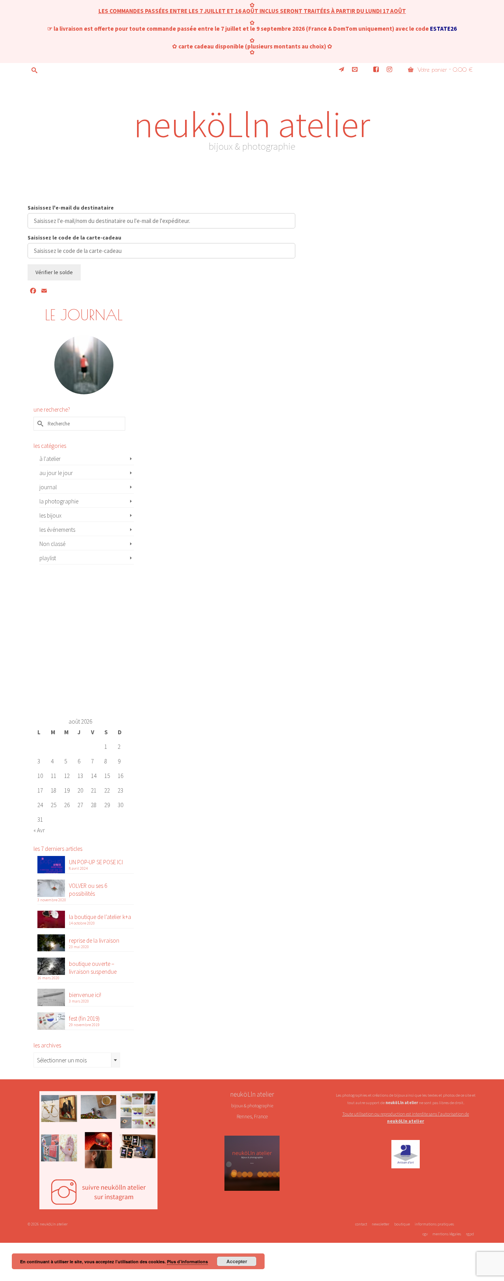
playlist (47, 558)
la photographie (58, 501)
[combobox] (76, 1060)
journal (48, 487)
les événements (57, 529)
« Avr (39, 830)
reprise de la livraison (94, 940)
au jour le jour (56, 473)
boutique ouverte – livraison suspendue (93, 967)
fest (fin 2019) (84, 1018)
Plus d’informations (187, 1261)
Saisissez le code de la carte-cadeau (74, 237)
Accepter (236, 1261)
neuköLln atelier (252, 124)
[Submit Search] (33, 70)
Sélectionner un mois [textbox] (62, 1060)
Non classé (52, 544)
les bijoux (50, 515)
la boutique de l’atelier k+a (100, 917)
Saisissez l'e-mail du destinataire (71, 207)
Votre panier (443, 70)
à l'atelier (50, 458)
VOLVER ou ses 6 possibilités (88, 889)
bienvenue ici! (85, 995)
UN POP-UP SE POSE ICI (96, 862)
